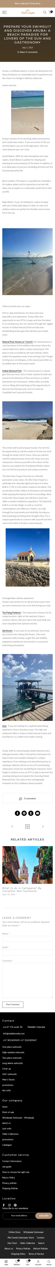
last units (6, 1091)
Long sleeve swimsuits (12, 1063)
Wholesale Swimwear (33, 1232)
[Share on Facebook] (17, 813)
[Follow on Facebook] (3, 1205)
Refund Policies (40, 1249)
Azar (4, 726)
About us (8, 1249)
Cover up (6, 1069)
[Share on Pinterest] (24, 813)
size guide (6, 1167)
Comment (7, 961)
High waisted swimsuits (13, 1053)
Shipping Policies (10, 1189)
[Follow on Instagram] (9, 1205)
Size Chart (12, 1243)
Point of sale (8, 1112)
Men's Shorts (8, 1080)
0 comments (32, 52)
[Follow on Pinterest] (15, 1205)
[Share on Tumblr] (30, 813)
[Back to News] (27, 826)
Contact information (12, 1161)
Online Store (14, 1232)
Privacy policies (9, 1183)
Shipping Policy (18, 1254)
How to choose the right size (15, 1172)
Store (4, 1107)
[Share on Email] (37, 813)
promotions (7, 1085)
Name (5, 934)
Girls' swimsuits (9, 1074)
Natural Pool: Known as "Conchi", (17, 342)
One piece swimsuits (12, 1047)
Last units (6, 1129)
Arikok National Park (12, 371)
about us (6, 1123)
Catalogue (7, 1145)
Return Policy (8, 1178)
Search (41, 1243)
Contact (40, 1238)
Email (5, 947)
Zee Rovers (7, 631)
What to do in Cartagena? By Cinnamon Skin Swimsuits (22, 890)
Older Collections (10, 1134)
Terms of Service (36, 1254)
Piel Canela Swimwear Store (21, 1238)
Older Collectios (27, 1243)
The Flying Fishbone (11, 613)
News (22, 52)
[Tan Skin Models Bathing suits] (12, 826)
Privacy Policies (23, 1249)
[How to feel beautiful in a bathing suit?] (42, 826)
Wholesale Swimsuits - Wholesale (18, 1118)
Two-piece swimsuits (12, 1058)
